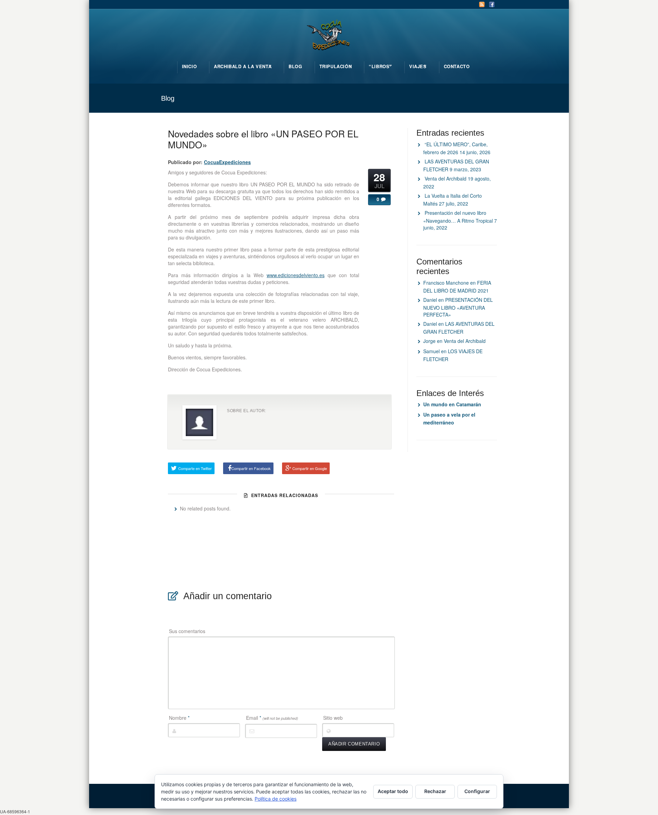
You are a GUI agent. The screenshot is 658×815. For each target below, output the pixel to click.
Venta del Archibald (445, 178)
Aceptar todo (393, 791)
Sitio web (333, 717)
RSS (482, 4)
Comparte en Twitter (195, 468)
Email (272, 717)
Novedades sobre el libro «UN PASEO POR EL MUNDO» (263, 139)
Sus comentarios (187, 631)
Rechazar (435, 791)
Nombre (179, 717)
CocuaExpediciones (227, 162)
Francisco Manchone (446, 282)
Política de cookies (275, 799)
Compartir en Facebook (251, 468)
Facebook (492, 4)
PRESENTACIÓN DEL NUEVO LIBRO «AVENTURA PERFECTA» (458, 307)
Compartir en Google (309, 468)
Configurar (477, 791)
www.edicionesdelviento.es (296, 275)
